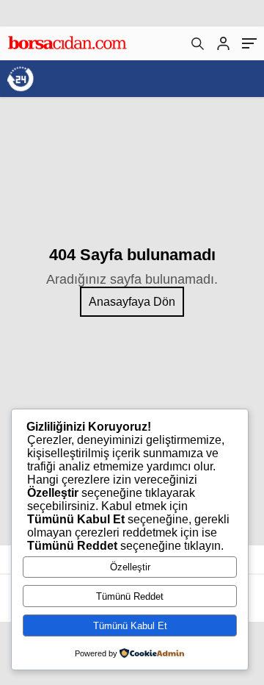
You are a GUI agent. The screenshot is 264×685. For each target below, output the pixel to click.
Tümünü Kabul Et (130, 625)
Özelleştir (130, 567)
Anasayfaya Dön (132, 301)
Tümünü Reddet (130, 596)
